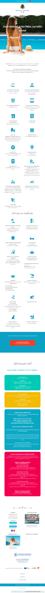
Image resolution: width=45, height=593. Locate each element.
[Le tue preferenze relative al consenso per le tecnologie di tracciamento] (43, 592)
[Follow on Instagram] (31, 1)
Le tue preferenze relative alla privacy (32, 591)
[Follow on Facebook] (30, 1)
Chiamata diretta (13, 522)
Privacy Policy (23, 573)
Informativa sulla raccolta (17, 591)
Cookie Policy (23, 576)
